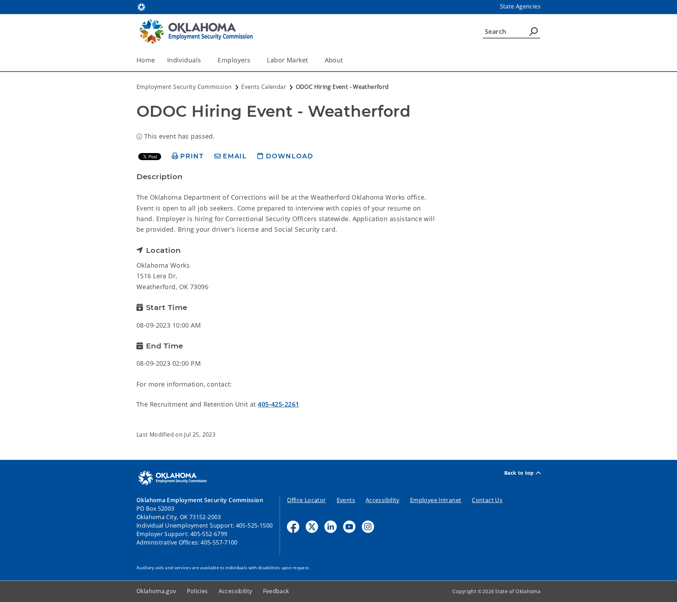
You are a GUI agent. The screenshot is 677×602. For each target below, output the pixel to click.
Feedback (276, 591)
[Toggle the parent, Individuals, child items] (203, 60)
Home (145, 60)
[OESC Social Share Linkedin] (330, 527)
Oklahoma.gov (156, 591)
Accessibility (383, 500)
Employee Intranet (435, 500)
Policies (197, 591)
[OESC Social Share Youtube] (349, 527)
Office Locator (306, 500)
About (334, 60)
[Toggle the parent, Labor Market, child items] (310, 60)
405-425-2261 (278, 404)
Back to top (519, 472)
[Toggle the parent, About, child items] (345, 60)
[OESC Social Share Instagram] (368, 527)
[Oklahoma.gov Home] (141, 6)
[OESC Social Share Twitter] (312, 527)
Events (346, 500)
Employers (234, 60)
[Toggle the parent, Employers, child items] (252, 60)
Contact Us (487, 500)
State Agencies (520, 6)
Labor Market (287, 60)
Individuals (184, 60)
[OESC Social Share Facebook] (293, 527)
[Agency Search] (533, 31)
